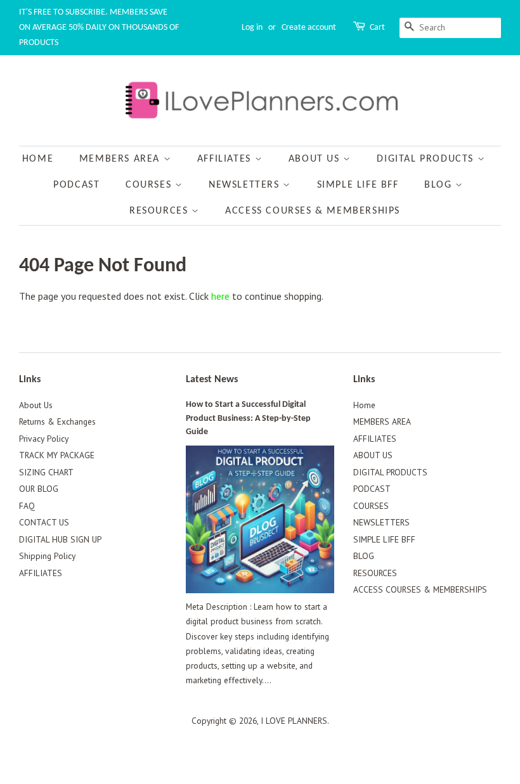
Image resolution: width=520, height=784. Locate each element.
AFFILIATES (226, 159)
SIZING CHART (46, 472)
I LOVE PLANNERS (294, 720)
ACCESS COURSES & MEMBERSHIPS (312, 211)
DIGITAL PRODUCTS (427, 159)
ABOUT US (316, 159)
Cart (377, 27)
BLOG (439, 185)
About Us (36, 405)
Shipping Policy (47, 556)
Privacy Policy (43, 438)
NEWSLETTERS (246, 185)
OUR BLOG (38, 488)
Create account (309, 27)
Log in (252, 27)
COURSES (150, 185)
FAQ (27, 505)
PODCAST (76, 185)
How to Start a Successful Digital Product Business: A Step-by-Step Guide (248, 419)
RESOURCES (160, 211)
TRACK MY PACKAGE (56, 455)
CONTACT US (44, 522)
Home (37, 159)
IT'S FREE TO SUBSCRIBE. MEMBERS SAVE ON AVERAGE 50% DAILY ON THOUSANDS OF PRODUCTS (99, 28)
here (220, 296)
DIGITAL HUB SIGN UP (60, 539)
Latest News (212, 380)
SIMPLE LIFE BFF (358, 185)
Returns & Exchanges (57, 421)
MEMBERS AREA (121, 159)
